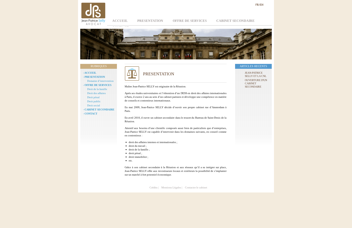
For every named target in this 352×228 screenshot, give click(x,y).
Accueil (120, 20)
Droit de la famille (97, 89)
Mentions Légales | (171, 187)
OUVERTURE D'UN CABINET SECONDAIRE (256, 83)
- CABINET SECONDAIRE (98, 109)
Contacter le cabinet (196, 187)
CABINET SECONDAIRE (235, 20)
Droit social (93, 105)
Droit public (94, 101)
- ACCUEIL (89, 72)
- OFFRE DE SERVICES (97, 85)
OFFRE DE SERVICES (190, 20)
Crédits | (154, 187)
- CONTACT (90, 113)
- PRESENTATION (94, 76)
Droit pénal (93, 97)
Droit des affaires (96, 93)
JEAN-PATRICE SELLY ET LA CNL (255, 74)
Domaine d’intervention (100, 80)
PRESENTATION (150, 20)
